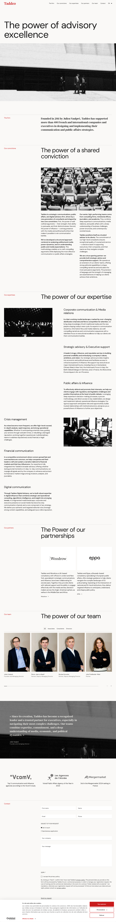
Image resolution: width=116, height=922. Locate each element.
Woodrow (44, 596)
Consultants (60, 629)
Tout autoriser (102, 904)
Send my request (46, 898)
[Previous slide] (107, 686)
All (45, 629)
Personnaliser (101, 909)
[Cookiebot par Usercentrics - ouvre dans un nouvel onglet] (11, 918)
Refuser (101, 915)
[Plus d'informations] (27, 669)
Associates (51, 629)
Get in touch (46, 828)
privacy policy (55, 876)
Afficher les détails (27, 918)
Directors (69, 629)
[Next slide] (111, 686)
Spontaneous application (50, 831)
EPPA (78, 594)
